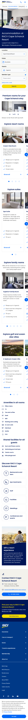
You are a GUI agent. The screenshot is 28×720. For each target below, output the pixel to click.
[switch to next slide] (18, 114)
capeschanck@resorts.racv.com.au (15, 589)
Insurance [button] (5, 632)
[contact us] (21, 2)
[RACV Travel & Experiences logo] (7, 2)
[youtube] (17, 696)
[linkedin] (13, 696)
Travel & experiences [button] (8, 648)
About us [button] (5, 659)
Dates (4, 58)
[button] (9, 181)
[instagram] (8, 696)
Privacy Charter (8, 711)
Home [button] (4, 643)
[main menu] (25, 2)
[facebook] (3, 696)
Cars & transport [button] (7, 637)
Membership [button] (6, 654)
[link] (7, 626)
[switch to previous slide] (10, 114)
